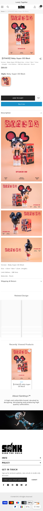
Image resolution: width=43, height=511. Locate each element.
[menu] (2, 7)
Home (3, 11)
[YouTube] (21, 484)
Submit (34, 480)
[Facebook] (3, 484)
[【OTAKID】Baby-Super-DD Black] (21, 364)
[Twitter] (26, 484)
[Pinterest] (12, 484)
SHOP (21, 382)
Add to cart (18, 98)
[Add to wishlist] (38, 98)
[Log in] (35, 7)
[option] (21, 34)
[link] (11, 331)
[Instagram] (8, 484)
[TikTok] (17, 484)
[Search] (8, 7)
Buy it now (21, 104)
